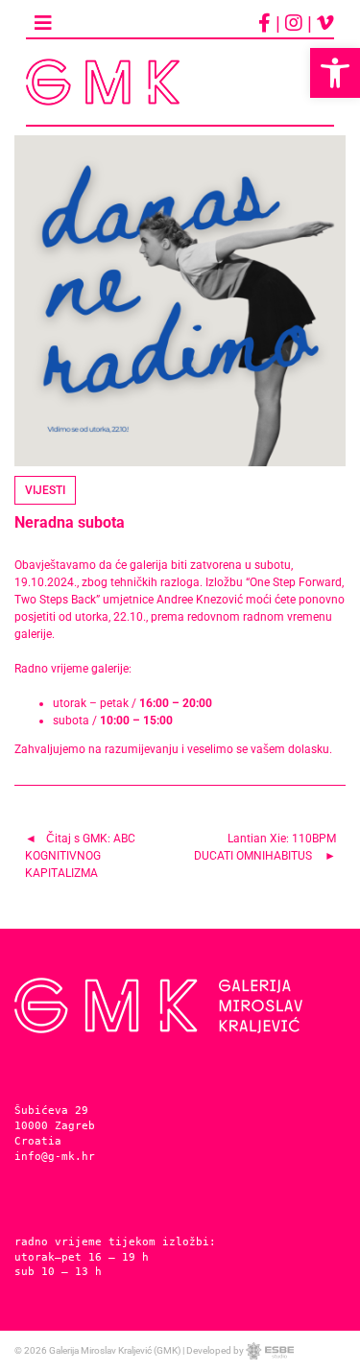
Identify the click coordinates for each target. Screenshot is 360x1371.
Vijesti (45, 490)
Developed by (216, 1350)
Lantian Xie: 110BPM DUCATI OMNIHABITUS (265, 847)
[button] (335, 73)
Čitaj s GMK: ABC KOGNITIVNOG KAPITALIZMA (80, 856)
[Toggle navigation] (43, 23)
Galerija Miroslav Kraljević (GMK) (114, 1350)
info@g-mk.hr (54, 1156)
